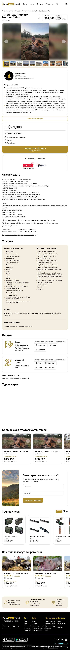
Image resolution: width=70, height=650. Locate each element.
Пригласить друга (50, 626)
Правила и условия (37, 626)
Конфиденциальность (38, 628)
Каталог (34, 623)
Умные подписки (50, 621)
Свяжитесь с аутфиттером (35, 118)
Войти (59, 621)
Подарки (48, 628)
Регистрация (61, 623)
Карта (34, 621)
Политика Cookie (37, 630)
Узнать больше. (53, 648)
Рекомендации (50, 623)
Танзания (7, 20)
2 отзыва (17, 576)
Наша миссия (28, 626)
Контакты (27, 628)
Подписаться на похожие (33, 500)
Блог (25, 623)
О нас (25, 621)
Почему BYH (27, 630)
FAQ (46, 630)
